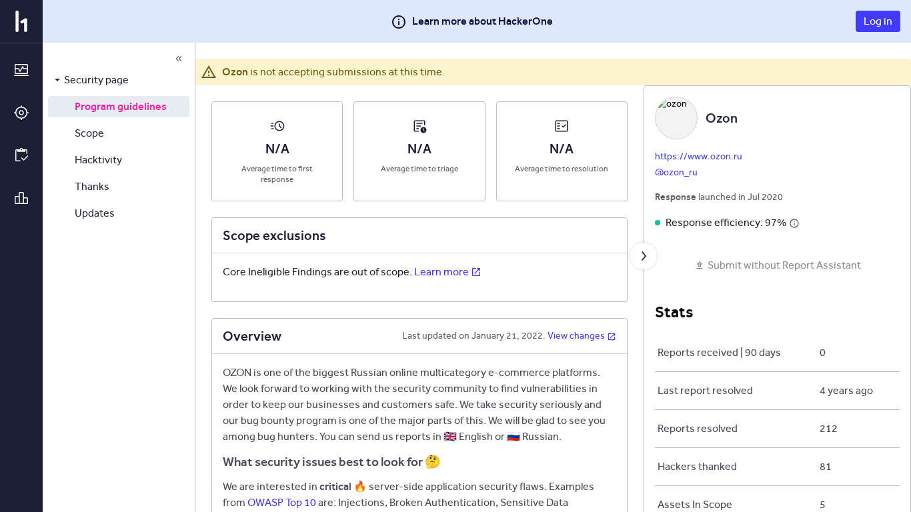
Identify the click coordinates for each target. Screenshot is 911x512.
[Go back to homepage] (21, 21)
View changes (576, 335)
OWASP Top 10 (281, 502)
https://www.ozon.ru (698, 156)
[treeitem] (118, 80)
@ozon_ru (676, 172)
